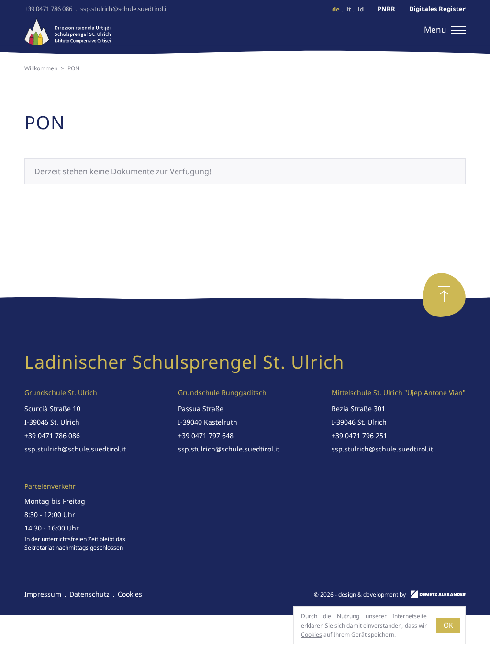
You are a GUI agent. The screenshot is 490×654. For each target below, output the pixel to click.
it (348, 9)
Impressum (42, 593)
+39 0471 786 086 (48, 8)
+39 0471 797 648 (206, 435)
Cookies (130, 593)
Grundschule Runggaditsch (222, 392)
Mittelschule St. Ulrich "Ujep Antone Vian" (399, 392)
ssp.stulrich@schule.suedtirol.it (124, 8)
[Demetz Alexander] (438, 595)
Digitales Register (437, 8)
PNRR (386, 8)
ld (361, 9)
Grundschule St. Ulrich (60, 392)
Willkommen (40, 68)
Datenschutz (89, 593)
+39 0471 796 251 (359, 435)
